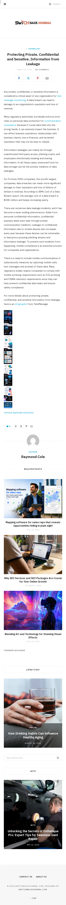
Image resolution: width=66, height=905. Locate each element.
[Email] (47, 78)
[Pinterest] (38, 78)
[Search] (50, 4)
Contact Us (25, 877)
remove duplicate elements (19, 412)
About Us (41, 877)
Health (33, 727)
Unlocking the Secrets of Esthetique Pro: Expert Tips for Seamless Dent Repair (33, 835)
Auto (33, 825)
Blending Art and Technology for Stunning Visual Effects (33, 635)
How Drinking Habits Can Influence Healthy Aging (33, 735)
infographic (21, 304)
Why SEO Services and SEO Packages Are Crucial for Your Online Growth (33, 580)
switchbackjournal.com (32, 889)
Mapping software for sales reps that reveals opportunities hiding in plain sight (33, 524)
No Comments (42, 70)
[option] (33, 713)
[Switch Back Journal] (33, 22)
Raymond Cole (33, 456)
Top (34, 898)
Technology (34, 49)
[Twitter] (28, 78)
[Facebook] (19, 78)
